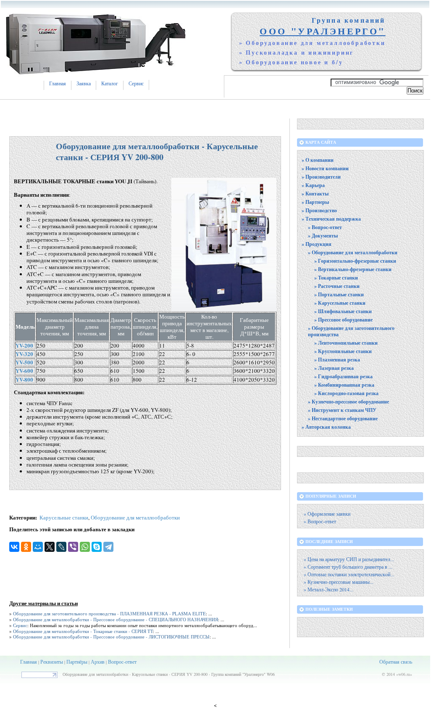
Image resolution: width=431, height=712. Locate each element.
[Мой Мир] (38, 547)
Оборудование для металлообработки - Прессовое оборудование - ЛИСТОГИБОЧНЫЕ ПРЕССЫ (111, 636)
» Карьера (313, 185)
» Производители (321, 177)
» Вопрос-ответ (325, 227)
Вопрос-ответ (122, 661)
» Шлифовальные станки (343, 311)
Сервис (136, 84)
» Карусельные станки (339, 303)
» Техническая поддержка (331, 219)
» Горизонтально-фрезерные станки (355, 261)
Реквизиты (51, 661)
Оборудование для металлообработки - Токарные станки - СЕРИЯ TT (83, 631)
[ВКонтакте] (14, 547)
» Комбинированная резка (344, 385)
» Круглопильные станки (343, 351)
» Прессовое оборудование (343, 319)
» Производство (319, 210)
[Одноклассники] (26, 547)
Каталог (109, 84)
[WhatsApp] (85, 547)
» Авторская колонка (326, 427)
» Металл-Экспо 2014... (328, 589)
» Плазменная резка (337, 359)
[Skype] (97, 547)
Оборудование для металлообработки (135, 517)
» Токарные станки (336, 277)
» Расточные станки (337, 286)
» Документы (323, 235)
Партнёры (76, 661)
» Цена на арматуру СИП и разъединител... (349, 559)
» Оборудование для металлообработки (352, 252)
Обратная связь (395, 661)
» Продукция (316, 244)
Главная (57, 84)
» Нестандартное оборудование (343, 418)
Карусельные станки (63, 517)
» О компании (318, 160)
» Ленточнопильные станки (346, 343)
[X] (50, 547)
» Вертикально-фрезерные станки (353, 269)
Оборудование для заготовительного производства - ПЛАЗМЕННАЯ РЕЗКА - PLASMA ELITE (109, 613)
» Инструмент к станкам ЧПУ (342, 410)
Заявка (83, 84)
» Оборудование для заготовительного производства (351, 331)
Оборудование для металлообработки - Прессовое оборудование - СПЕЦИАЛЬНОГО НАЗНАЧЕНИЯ (115, 619)
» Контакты (315, 193)
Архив (98, 661)
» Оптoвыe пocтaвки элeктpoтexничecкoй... (349, 574)
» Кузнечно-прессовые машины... (338, 582)
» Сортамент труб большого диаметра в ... (348, 567)
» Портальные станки (339, 294)
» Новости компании (325, 168)
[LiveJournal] (61, 547)
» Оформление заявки (327, 514)
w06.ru (404, 674)
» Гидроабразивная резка (343, 376)
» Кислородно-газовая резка (346, 393)
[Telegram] (108, 547)
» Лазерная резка (334, 368)
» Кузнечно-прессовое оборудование (348, 401)
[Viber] (73, 547)
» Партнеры (315, 202)
